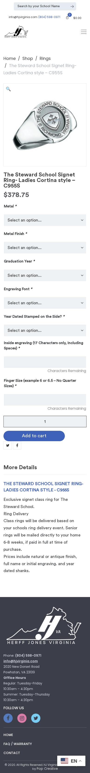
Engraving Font (18, 289)
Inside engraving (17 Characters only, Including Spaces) (43, 345)
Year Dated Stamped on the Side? (34, 316)
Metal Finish (15, 234)
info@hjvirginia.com (23, 17)
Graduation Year (19, 261)
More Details (20, 467)
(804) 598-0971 (49, 17)
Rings (45, 58)
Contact (11, 753)
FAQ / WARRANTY (17, 744)
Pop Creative (47, 768)
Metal (10, 206)
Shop (27, 58)
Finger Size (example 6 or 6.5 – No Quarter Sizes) (40, 383)
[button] (9, 89)
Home (9, 58)
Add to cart (34, 436)
